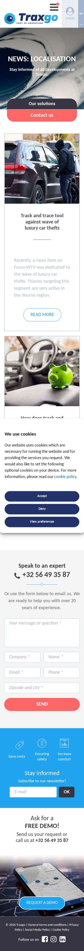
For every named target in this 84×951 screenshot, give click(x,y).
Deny (42, 509)
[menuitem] (81, 14)
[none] (81, 14)
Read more (42, 314)
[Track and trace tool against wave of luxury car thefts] (42, 203)
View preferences (42, 522)
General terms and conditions (47, 925)
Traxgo (31, 13)
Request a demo (42, 903)
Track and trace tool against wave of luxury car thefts (42, 222)
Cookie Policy (60, 930)
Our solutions (42, 104)
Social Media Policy (37, 930)
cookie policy (65, 477)
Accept (42, 496)
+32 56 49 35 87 (46, 575)
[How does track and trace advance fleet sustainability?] (42, 405)
